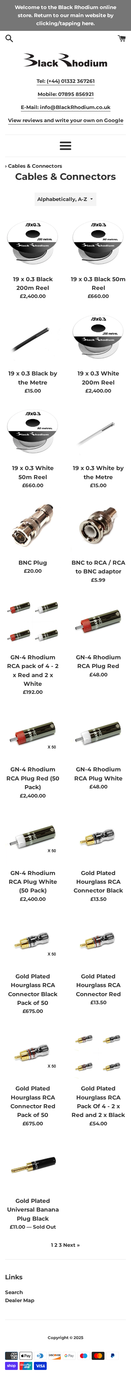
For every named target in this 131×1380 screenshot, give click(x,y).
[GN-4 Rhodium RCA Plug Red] (98, 622)
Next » (71, 1245)
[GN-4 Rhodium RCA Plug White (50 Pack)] (32, 837)
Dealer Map (19, 1300)
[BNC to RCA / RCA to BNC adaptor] (98, 527)
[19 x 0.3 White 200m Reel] (98, 338)
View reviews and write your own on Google (65, 120)
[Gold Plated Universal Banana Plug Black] (32, 1165)
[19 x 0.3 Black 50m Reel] (98, 243)
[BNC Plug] (32, 527)
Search (14, 1292)
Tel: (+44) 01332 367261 (66, 81)
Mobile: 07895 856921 (66, 94)
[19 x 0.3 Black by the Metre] (32, 338)
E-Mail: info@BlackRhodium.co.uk (66, 107)
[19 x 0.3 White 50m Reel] (32, 432)
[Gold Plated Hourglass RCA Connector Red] (98, 941)
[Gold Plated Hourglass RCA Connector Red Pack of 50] (32, 1053)
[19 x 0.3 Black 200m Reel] (32, 243)
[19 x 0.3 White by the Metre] (98, 432)
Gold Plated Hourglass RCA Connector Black (98, 882)
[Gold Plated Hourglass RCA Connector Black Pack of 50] (32, 941)
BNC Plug (32, 562)
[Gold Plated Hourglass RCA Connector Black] (98, 837)
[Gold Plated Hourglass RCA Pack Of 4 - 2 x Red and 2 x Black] (98, 1053)
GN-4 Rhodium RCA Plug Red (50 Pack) (32, 778)
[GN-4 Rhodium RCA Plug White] (98, 734)
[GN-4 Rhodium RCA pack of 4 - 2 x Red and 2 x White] (32, 622)
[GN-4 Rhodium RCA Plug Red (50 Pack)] (32, 734)
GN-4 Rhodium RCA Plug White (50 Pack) (33, 882)
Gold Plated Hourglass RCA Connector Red (98, 985)
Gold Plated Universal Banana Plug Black (33, 1209)
